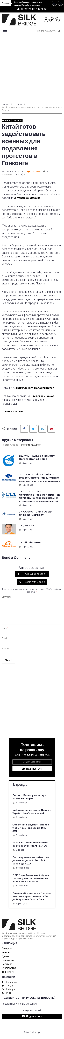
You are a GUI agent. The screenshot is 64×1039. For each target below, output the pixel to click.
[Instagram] (57, 19)
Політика (17, 120)
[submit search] (59, 31)
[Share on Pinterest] (51, 429)
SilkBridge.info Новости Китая (34, 388)
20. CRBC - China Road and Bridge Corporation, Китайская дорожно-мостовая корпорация (39, 477)
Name (5, 628)
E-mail (5, 638)
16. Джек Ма (26, 525)
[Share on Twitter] (33, 429)
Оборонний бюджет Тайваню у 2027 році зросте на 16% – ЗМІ (31, 827)
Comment (6, 597)
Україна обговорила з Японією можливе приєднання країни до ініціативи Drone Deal (32, 896)
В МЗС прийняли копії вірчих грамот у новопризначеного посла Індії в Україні (30, 878)
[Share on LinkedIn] (42, 429)
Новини (5, 104)
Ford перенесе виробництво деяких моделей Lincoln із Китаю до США (30, 860)
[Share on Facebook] (24, 429)
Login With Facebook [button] (34, 574)
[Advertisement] (32, 67)
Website (5, 648)
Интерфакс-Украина (27, 198)
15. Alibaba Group (30, 542)
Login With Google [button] (35, 582)
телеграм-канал (43, 396)
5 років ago (28, 463)
